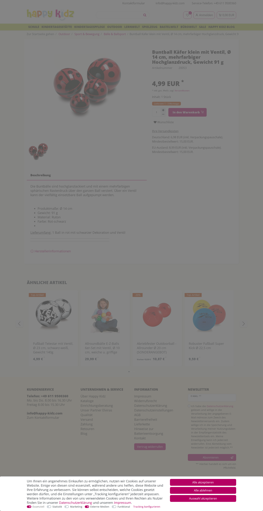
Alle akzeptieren (203, 482)
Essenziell (38, 506)
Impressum (122, 502)
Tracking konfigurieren (146, 506)
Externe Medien (99, 506)
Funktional (124, 506)
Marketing (76, 506)
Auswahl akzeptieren (203, 498)
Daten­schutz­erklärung (75, 502)
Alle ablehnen (203, 490)
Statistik (57, 506)
